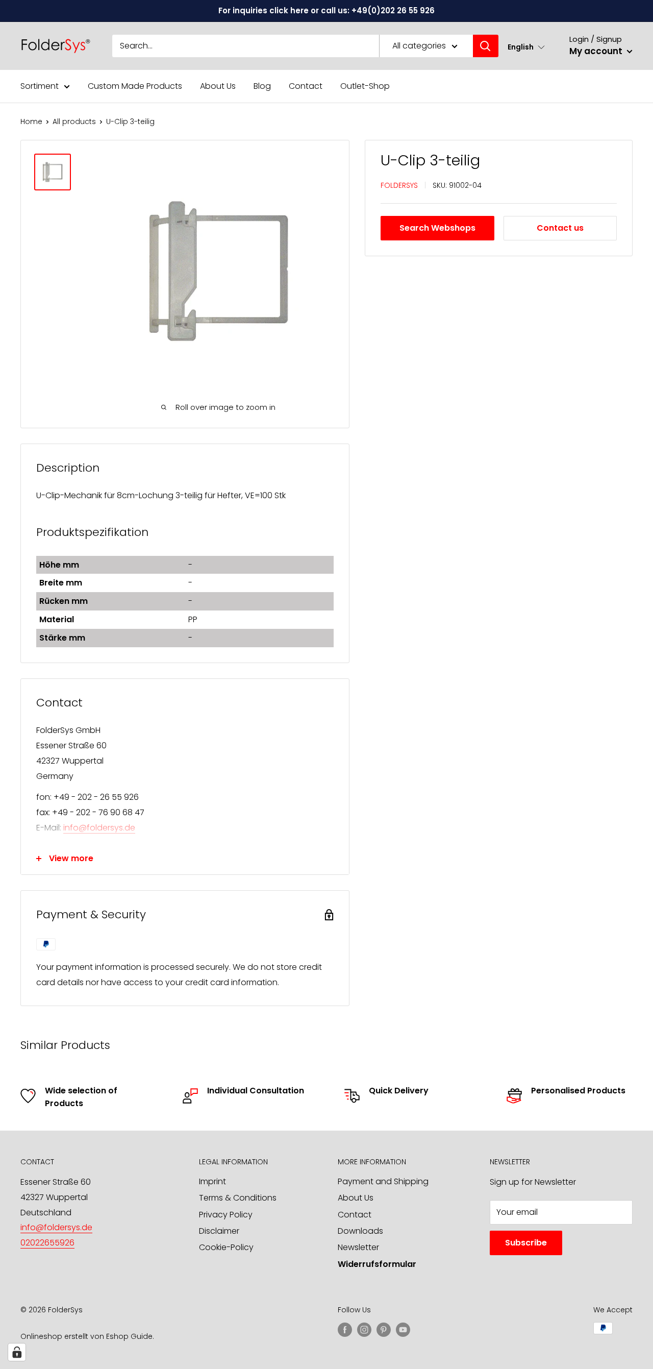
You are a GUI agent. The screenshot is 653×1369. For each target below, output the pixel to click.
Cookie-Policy (226, 1247)
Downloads (360, 1231)
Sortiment (39, 86)
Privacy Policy (226, 1214)
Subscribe (526, 1243)
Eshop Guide (129, 1336)
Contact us (560, 228)
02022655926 (47, 1243)
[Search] (485, 46)
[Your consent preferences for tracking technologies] (17, 1352)
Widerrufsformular (377, 1264)
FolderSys (399, 185)
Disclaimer (219, 1231)
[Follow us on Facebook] (345, 1329)
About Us (218, 86)
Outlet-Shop (365, 86)
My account (596, 51)
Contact (305, 86)
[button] (526, 47)
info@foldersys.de (99, 828)
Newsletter (358, 1247)
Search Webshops (437, 228)
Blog (262, 86)
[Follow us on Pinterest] (383, 1329)
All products (74, 121)
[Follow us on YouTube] (403, 1329)
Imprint (212, 1181)
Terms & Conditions (238, 1198)
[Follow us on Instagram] (364, 1329)
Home (31, 121)
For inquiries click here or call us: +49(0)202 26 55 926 (326, 10)
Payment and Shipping (383, 1181)
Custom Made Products (135, 86)
